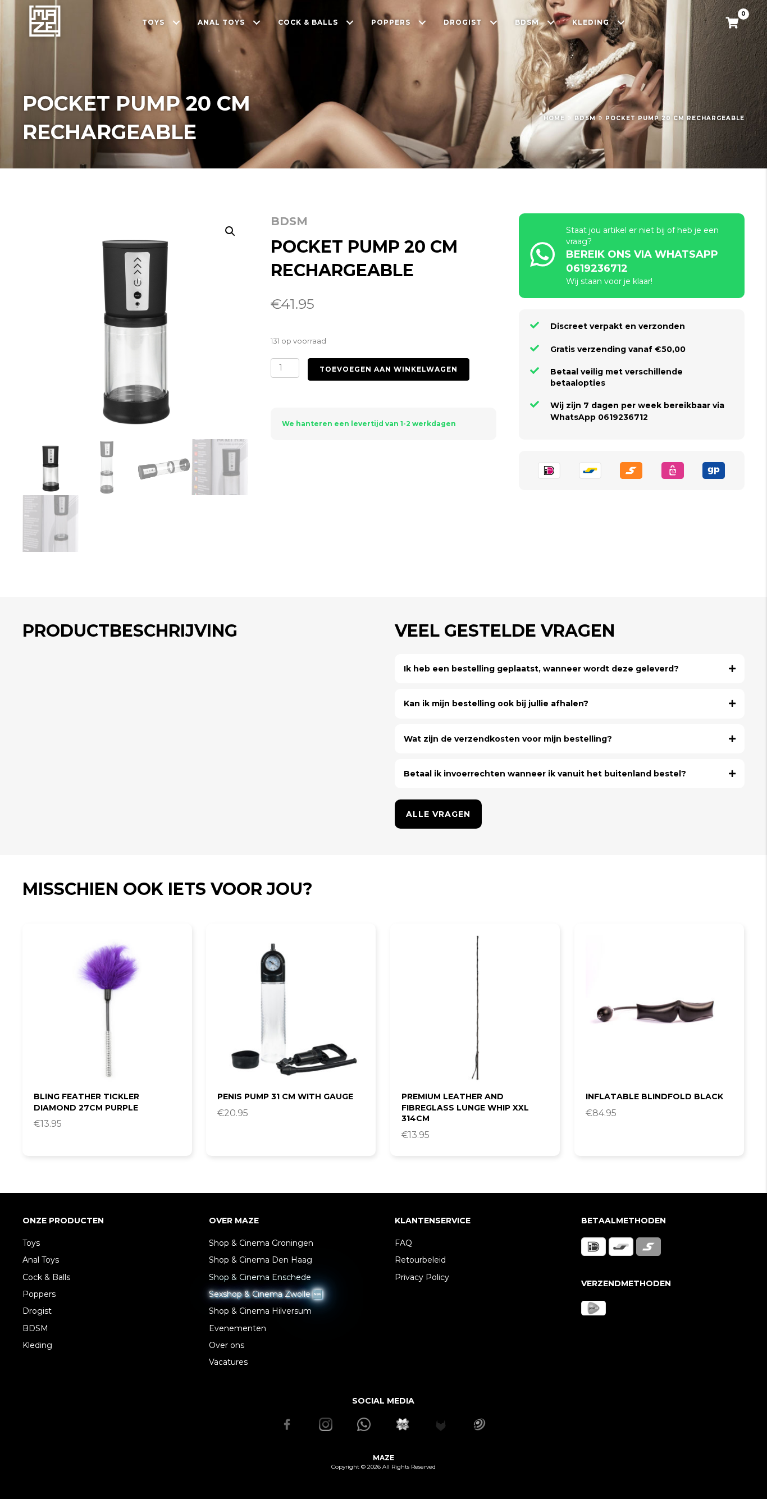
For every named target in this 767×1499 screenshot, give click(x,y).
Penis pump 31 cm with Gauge (285, 1096)
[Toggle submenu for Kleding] (621, 22)
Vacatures (228, 1362)
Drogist (37, 1311)
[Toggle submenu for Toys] (176, 22)
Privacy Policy (422, 1277)
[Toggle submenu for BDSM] (551, 22)
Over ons (226, 1345)
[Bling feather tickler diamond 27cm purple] (107, 1008)
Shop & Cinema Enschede (260, 1277)
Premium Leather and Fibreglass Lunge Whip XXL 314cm (465, 1107)
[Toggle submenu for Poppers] (422, 22)
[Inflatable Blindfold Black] (659, 1008)
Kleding (37, 1345)
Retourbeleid (420, 1260)
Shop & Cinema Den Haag (260, 1260)
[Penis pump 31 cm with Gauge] (290, 1008)
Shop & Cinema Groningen (261, 1243)
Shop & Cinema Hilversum (260, 1311)
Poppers (39, 1294)
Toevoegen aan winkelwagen (388, 369)
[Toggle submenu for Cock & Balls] (350, 22)
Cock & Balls (46, 1277)
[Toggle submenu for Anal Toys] (257, 22)
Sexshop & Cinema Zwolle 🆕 (265, 1294)
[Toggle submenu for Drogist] (494, 22)
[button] (230, 231)
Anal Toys (40, 1260)
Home (554, 118)
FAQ (403, 1243)
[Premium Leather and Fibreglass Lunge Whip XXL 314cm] (475, 1008)
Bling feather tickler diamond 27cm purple (86, 1102)
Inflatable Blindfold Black (654, 1096)
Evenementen (237, 1328)
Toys (31, 1243)
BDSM (585, 118)
